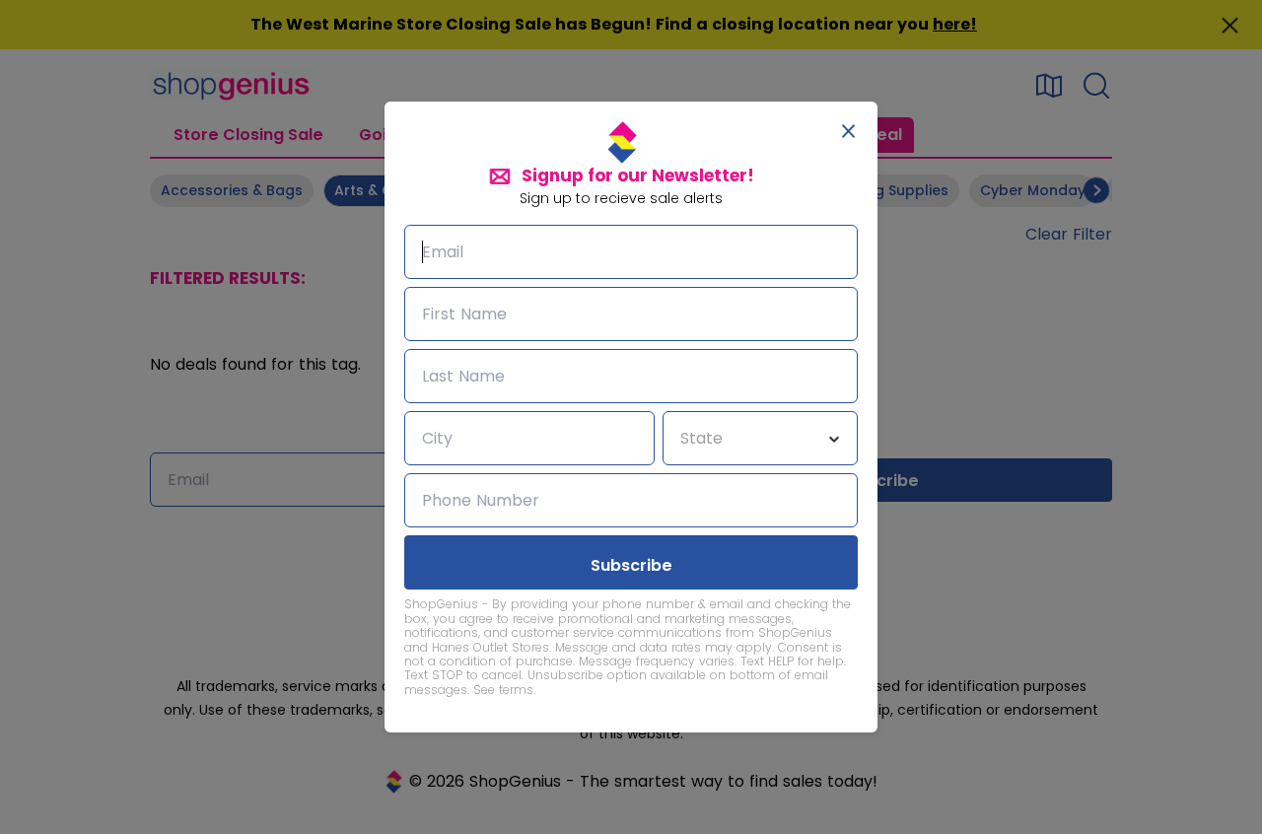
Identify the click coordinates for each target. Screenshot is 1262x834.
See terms (503, 689)
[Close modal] (848, 131)
